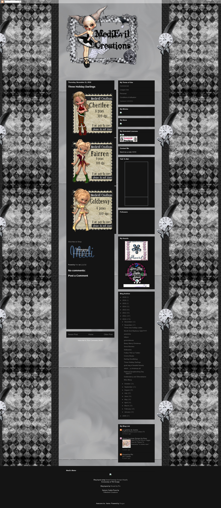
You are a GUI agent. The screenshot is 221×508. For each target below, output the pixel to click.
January (127, 412)
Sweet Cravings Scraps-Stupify (117, 480)
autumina (127, 334)
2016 (124, 300)
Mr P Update (126, 456)
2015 (124, 303)
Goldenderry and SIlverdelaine (135, 377)
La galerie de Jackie (130, 430)
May (126, 399)
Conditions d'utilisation (128, 97)
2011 (124, 316)
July (126, 393)
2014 (124, 306)
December (128, 322)
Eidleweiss (128, 350)
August (127, 390)
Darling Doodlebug (131, 359)
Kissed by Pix (127, 454)
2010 (124, 319)
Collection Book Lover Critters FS (133, 432)
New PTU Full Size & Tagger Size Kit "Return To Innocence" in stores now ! (140, 442)
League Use (124, 90)
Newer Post (73, 334)
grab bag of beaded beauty (134, 365)
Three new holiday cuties (133, 328)
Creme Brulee (129, 356)
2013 (124, 310)
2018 (124, 297)
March (126, 406)
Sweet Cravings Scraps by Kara (134, 438)
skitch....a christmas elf (132, 368)
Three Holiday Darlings (132, 362)
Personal (123, 93)
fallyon (126, 337)
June (126, 396)
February (128, 409)
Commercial (124, 86)
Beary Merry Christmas (132, 343)
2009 (124, 416)
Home (90, 334)
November (128, 325)
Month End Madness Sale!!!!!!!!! (135, 331)
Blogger (121, 503)
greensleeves (129, 340)
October (127, 384)
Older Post (108, 334)
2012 (124, 313)
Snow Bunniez (129, 346)
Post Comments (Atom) (95, 340)
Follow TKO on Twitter (132, 353)
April (126, 402)
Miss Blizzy (128, 380)
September (128, 387)
